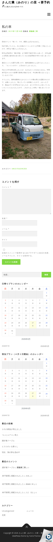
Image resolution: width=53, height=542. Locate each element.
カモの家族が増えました (12, 429)
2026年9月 (45, 346)
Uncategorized (19, 169)
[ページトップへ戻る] (26, 526)
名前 (4, 218)
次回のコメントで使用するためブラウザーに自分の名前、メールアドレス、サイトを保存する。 (26, 254)
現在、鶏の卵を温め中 (11, 452)
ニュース (30, 511)
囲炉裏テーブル (8, 440)
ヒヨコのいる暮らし (10, 446)
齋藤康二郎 (33, 31)
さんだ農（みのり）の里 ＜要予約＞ (26, 3)
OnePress (16, 536)
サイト (5, 239)
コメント (6, 187)
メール (5, 229)
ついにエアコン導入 (10, 435)
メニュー (49, 14)
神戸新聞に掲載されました (13, 476)
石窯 (4, 515)
